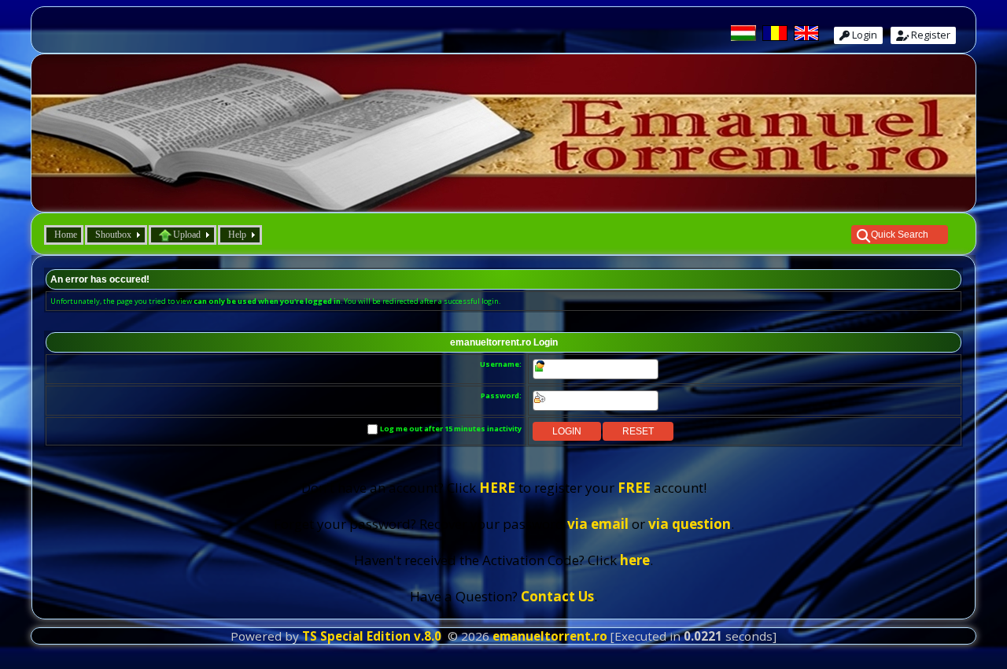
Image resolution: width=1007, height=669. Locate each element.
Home (65, 234)
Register (929, 35)
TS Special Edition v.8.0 (371, 636)
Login (863, 35)
